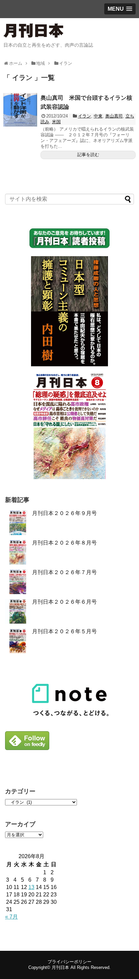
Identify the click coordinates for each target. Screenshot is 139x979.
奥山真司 (114, 116)
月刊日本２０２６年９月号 (64, 513)
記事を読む (88, 154)
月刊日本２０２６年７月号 (64, 572)
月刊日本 (60, 967)
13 (31, 887)
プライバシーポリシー (69, 961)
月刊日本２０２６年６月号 (64, 602)
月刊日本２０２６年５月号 (64, 631)
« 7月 (11, 917)
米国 (56, 121)
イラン (84, 116)
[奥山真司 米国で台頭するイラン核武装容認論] (20, 110)
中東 (98, 116)
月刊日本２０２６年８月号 (64, 543)
